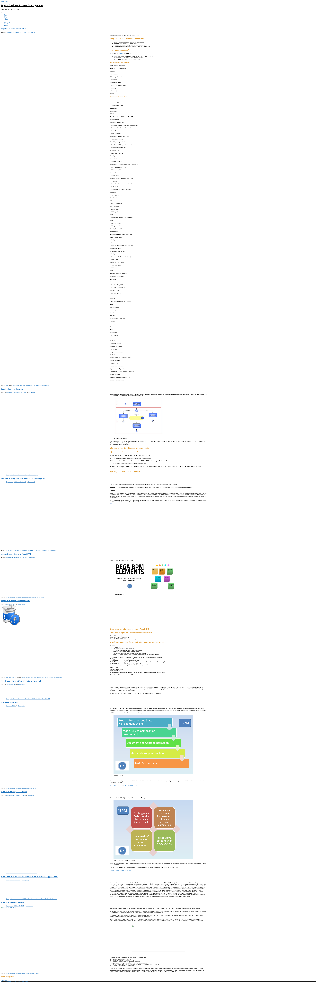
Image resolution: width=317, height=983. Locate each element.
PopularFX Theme (23, 981)
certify (14, 385)
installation (8, 677)
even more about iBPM (131, 785)
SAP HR (6, 23)
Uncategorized (9, 475)
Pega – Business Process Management (22, 5)
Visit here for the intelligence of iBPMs (120, 870)
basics (7, 550)
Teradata (6, 20)
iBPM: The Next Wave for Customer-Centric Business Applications (29, 876)
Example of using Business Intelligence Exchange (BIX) (24, 478)
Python (6, 19)
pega (28, 677)
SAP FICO (7, 22)
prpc (21, 385)
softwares (14, 677)
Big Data (6, 18)
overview (12, 550)
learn (7, 385)
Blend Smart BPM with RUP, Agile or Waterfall (21, 681)
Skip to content (5, 1)
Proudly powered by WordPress (9, 981)
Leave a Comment (36, 385)
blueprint (120, 53)
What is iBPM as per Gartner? (14, 792)
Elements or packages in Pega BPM (16, 554)
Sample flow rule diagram (12, 389)
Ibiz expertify (31, 32)
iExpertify (6, 25)
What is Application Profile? (13, 902)
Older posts (4, 980)
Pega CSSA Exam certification (13, 29)
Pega (5, 15)
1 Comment (25, 873)
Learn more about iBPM (116, 785)
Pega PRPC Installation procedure (15, 600)
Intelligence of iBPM (9, 702)
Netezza (6, 16)
